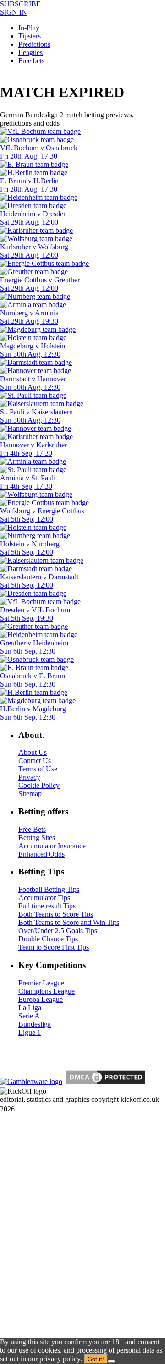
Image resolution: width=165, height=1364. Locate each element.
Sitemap (30, 794)
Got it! (96, 1359)
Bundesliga (34, 1024)
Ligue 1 (29, 1032)
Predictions (34, 44)
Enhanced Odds (41, 854)
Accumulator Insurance (52, 846)
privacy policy (59, 1359)
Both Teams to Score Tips (55, 914)
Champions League (46, 991)
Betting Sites (36, 838)
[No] (111, 1361)
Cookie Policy (39, 785)
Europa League (40, 999)
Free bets (31, 61)
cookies (49, 1350)
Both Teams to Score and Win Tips (68, 922)
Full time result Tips (47, 906)
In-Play (28, 28)
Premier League (41, 983)
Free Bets (32, 829)
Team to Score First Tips (53, 947)
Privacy (29, 777)
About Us (32, 752)
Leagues (30, 52)
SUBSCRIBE (20, 4)
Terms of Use (37, 769)
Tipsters (29, 36)
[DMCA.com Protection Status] (104, 1083)
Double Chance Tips (48, 939)
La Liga (29, 1008)
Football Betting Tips (48, 889)
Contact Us (34, 760)
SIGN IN (13, 12)
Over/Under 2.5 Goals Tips (57, 931)
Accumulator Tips (44, 898)
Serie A (29, 1016)
